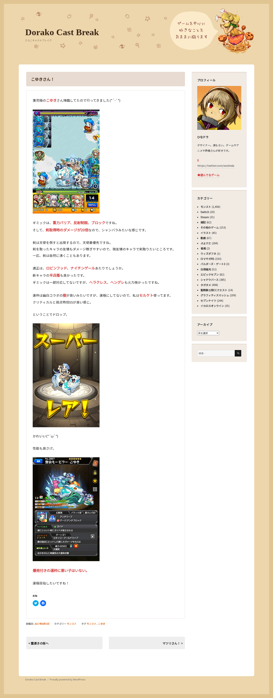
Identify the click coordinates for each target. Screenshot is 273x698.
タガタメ (206, 285)
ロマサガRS (207, 259)
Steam (205, 217)
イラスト (206, 233)
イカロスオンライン (212, 306)
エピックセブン (210, 274)
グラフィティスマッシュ (215, 295)
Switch (205, 212)
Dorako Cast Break (62, 32)
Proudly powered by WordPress (67, 679)
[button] (66, 162)
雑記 (203, 222)
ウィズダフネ (208, 253)
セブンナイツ (208, 300)
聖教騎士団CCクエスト (214, 290)
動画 (203, 238)
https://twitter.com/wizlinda (215, 165)
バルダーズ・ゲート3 (213, 264)
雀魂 (203, 248)
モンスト (72, 623)
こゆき (101, 623)
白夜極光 (206, 269)
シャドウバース (210, 279)
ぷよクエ (206, 243)
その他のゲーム (210, 227)
